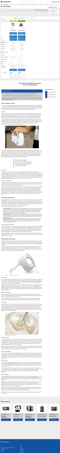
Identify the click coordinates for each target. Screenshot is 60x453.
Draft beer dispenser (41, 416)
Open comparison (6, 419)
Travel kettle (16, 416)
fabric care (52, 4)
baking (18, 4)
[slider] (14, 18)
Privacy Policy (22, 450)
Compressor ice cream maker (28, 417)
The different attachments (51, 94)
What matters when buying (52, 96)
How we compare (3, 40)
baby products (13, 4)
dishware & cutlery (35, 4)
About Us (21, 448)
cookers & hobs (28, 4)
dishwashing (42, 4)
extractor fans (47, 4)
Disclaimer (21, 451)
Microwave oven (52, 416)
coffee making (22, 4)
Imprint (21, 447)
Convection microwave (3, 417)
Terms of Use (22, 449)
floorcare (56, 4)
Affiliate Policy (22, 452)
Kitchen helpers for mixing (51, 92)
